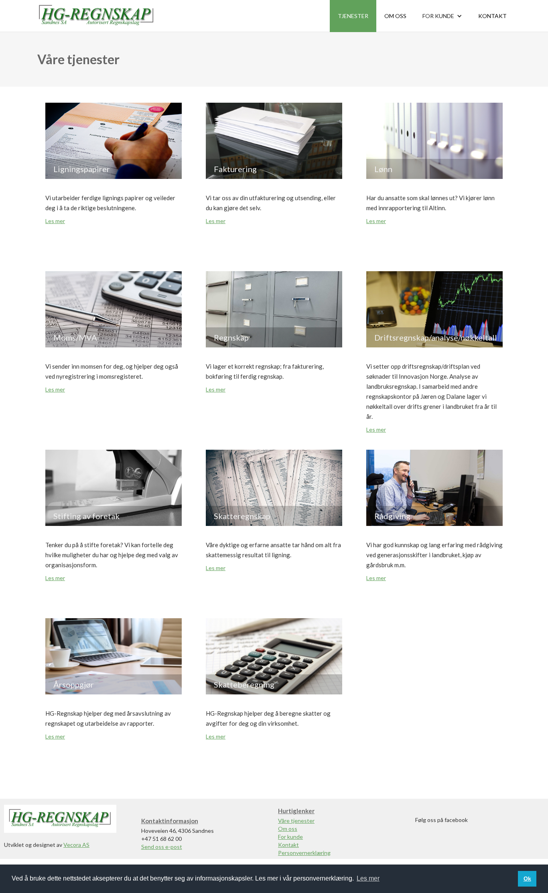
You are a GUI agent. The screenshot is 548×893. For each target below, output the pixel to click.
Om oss (287, 828)
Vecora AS (76, 844)
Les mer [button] (368, 878)
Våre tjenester (296, 820)
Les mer (55, 220)
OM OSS (395, 15)
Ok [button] (527, 878)
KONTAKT (492, 15)
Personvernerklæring (304, 852)
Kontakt (288, 844)
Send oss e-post (161, 846)
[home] (96, 16)
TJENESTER (353, 15)
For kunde (290, 836)
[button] (442, 16)
